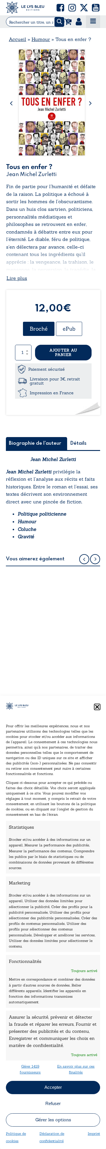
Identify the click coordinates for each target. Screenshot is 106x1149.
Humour (41, 39)
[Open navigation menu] (93, 21)
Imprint (94, 1133)
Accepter (53, 1087)
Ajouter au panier (63, 352)
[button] (97, 707)
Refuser (53, 1103)
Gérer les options (53, 1119)
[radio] (38, 329)
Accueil (17, 39)
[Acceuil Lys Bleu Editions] (25, 7)
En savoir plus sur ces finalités (76, 1069)
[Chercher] (59, 22)
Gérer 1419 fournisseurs (30, 1069)
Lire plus (16, 278)
